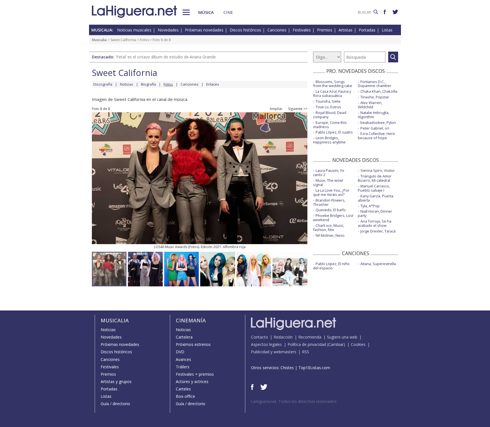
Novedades (168, 30)
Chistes (287, 367)
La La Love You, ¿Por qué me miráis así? (331, 192)
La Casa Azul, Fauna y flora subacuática (332, 93)
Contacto (259, 337)
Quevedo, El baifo (331, 209)
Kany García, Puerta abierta (375, 198)
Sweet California (123, 39)
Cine (228, 12)
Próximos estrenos (193, 344)
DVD (180, 351)
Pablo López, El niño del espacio (331, 265)
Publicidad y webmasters (273, 351)
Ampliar (276, 109)
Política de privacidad (307, 344)
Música (206, 12)
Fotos (144, 39)
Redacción (283, 337)
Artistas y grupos (116, 381)
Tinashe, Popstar (374, 97)
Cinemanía (191, 320)
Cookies (358, 344)
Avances (183, 359)
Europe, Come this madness (330, 124)
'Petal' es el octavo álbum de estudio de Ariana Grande (165, 57)
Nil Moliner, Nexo (330, 235)
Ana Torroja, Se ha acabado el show (374, 223)
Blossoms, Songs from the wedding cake (332, 83)
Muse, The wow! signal (328, 182)
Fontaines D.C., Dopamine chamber (374, 83)
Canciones (276, 30)
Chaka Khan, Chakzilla (378, 91)
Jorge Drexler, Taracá (378, 231)
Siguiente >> (297, 109)
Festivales (302, 30)
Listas (387, 30)
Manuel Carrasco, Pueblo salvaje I (374, 188)
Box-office (185, 396)
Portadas (367, 30)
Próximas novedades (204, 30)
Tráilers (182, 366)
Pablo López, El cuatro (334, 132)
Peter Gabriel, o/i (374, 128)
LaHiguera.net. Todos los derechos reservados (294, 401)
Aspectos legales (266, 344)
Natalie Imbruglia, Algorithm (373, 114)
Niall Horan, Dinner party (375, 213)
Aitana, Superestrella (378, 263)
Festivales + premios (195, 374)
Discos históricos (245, 30)
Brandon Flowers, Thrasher (329, 202)
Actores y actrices (192, 381)
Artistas (345, 30)
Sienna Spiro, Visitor (377, 170)
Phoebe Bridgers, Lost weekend (333, 217)
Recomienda (309, 337)
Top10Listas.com (314, 367)
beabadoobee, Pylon (378, 122)
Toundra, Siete (328, 101)
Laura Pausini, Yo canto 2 (328, 172)
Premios (324, 30)
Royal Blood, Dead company (329, 114)
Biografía (148, 84)
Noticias (126, 84)
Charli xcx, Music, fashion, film (328, 227)
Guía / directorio (115, 403)
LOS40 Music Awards (170, 246)
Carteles (183, 389)
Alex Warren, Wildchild (370, 104)
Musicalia (99, 39)
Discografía (102, 84)
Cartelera (184, 337)
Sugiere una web (342, 337)
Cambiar (336, 344)
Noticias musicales (134, 30)
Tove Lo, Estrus (328, 106)
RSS (305, 351)
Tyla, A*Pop (370, 205)
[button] (186, 12)
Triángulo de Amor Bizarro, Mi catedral (375, 178)
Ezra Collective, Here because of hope (376, 135)
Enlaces (212, 84)
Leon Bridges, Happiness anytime (329, 140)
